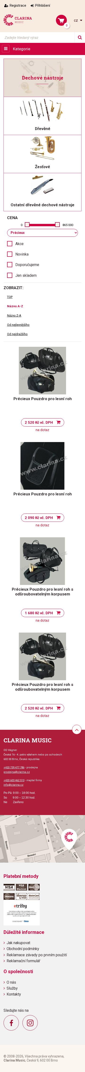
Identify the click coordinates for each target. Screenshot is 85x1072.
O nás (11, 982)
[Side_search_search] (79, 37)
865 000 (68, 225)
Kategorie (21, 48)
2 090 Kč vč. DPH (39, 518)
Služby (12, 988)
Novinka (22, 254)
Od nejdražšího (17, 334)
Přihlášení (42, 5)
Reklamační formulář (23, 961)
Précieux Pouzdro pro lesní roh (42, 398)
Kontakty (14, 994)
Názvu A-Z (15, 306)
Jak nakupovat (18, 943)
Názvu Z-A (14, 315)
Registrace (18, 5)
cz (76, 20)
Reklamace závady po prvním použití (37, 955)
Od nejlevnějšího (18, 325)
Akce (19, 244)
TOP (10, 297)
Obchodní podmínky (23, 948)
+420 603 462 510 (14, 780)
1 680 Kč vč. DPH (39, 613)
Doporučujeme (27, 264)
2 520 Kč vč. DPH (39, 422)
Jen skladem (26, 275)
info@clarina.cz (13, 784)
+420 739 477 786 (14, 767)
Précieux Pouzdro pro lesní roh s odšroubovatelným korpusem (42, 591)
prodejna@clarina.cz (17, 772)
